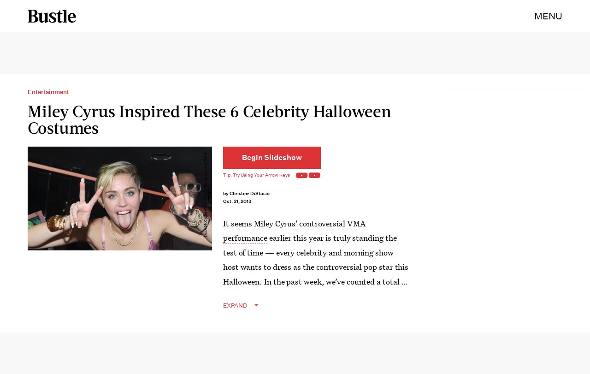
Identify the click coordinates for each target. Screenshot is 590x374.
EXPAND (235, 305)
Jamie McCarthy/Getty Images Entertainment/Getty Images (207, 194)
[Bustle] (52, 16)
